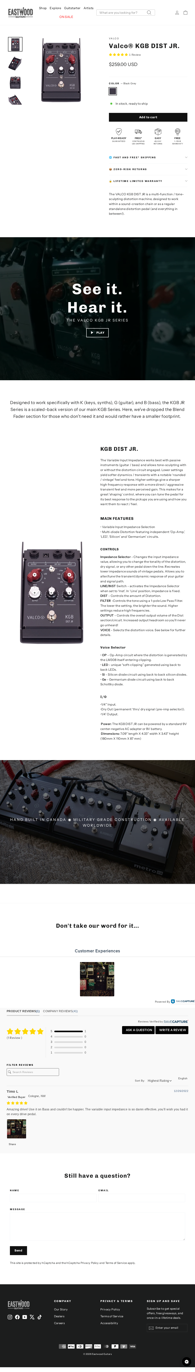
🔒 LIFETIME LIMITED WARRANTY (135, 181)
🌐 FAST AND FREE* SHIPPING (132, 157)
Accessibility (109, 1323)
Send (18, 1250)
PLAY (100, 332)
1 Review (135, 54)
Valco (114, 38)
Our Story (61, 1309)
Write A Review (172, 1030)
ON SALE (66, 17)
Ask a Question (138, 1030)
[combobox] (125, 13)
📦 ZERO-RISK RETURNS (128, 169)
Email (103, 1190)
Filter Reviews (20, 1064)
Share (12, 1144)
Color (122, 83)
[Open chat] (186, 1361)
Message (17, 1209)
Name (14, 1190)
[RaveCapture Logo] (183, 1001)
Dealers (59, 1316)
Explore (55, 8)
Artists (89, 8)
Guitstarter (72, 8)
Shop (43, 8)
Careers (59, 1323)
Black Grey (113, 91)
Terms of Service (116, 1263)
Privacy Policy (90, 1263)
